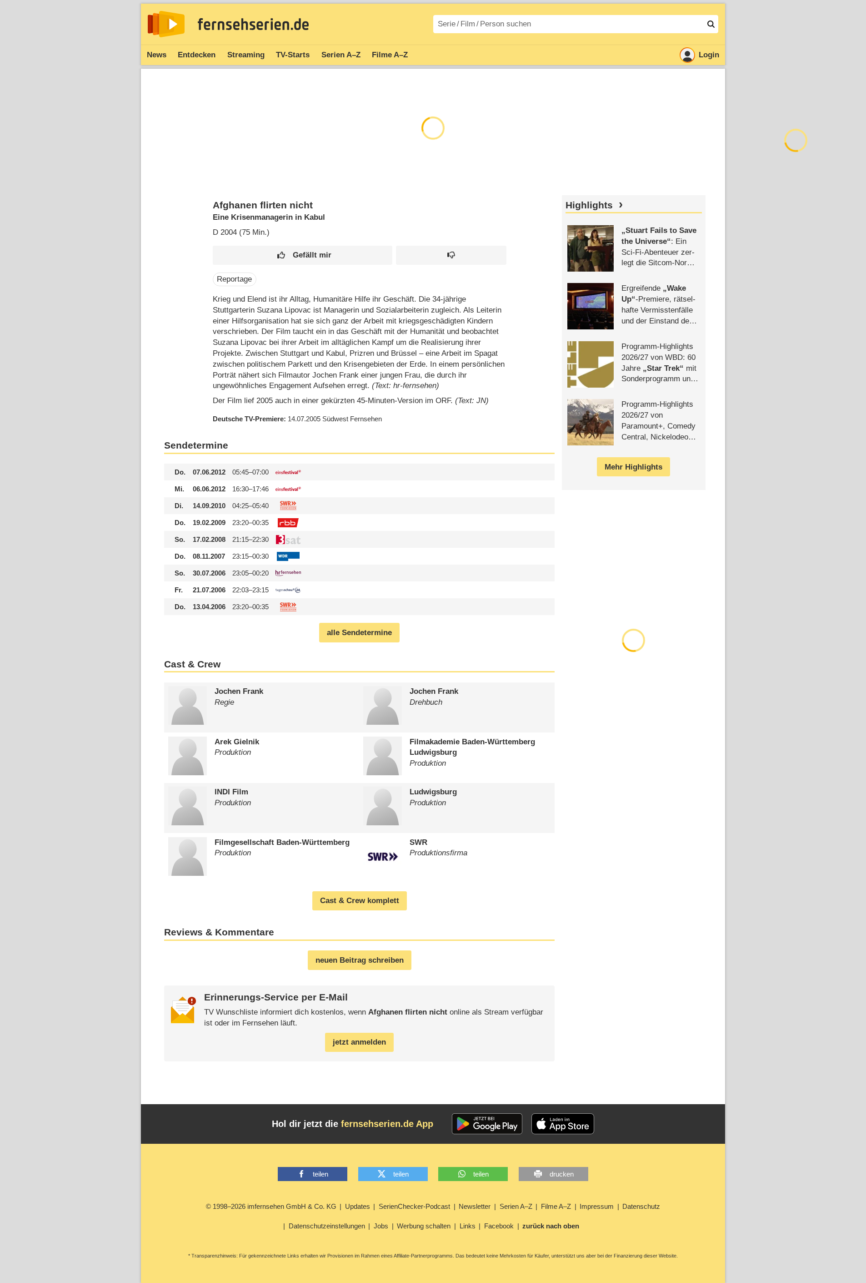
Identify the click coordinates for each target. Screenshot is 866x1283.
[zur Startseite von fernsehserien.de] (166, 24)
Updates (357, 1206)
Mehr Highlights (633, 467)
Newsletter (475, 1206)
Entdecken (196, 55)
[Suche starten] (711, 24)
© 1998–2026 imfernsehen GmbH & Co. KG (271, 1206)
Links (468, 1226)
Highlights (589, 205)
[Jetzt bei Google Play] (487, 1123)
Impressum (597, 1206)
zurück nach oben (550, 1226)
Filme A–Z (390, 55)
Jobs (381, 1226)
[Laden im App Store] (562, 1123)
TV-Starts (293, 55)
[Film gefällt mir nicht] (451, 255)
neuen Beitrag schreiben (359, 960)
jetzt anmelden (359, 1042)
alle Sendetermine (359, 632)
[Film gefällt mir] (302, 255)
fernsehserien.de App (387, 1124)
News (156, 55)
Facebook (499, 1226)
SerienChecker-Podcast (414, 1206)
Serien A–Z (340, 55)
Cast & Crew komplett (359, 900)
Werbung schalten (424, 1226)
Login (709, 55)
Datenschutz (641, 1206)
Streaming (246, 55)
